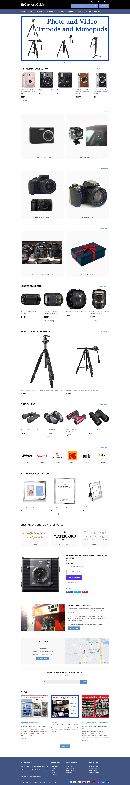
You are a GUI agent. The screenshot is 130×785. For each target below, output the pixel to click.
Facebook (54, 774)
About (80, 11)
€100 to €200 (70, 768)
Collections (50, 11)
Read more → (25, 738)
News (88, 11)
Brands (40, 11)
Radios (54, 722)
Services (70, 11)
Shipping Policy (93, 766)
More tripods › (105, 331)
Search (53, 768)
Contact (97, 11)
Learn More (74, 628)
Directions (43, 658)
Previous (25, 38)
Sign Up (83, 682)
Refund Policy (93, 768)
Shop (30, 11)
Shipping (69, 566)
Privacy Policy (93, 770)
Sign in (93, 1)
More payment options (74, 582)
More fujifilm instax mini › (101, 69)
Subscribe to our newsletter (65, 672)
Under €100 (69, 766)
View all (65, 746)
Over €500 (69, 772)
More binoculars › (104, 404)
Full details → (70, 588)
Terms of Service (94, 772)
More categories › (104, 111)
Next (105, 38)
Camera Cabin (33, 782)
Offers (61, 11)
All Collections (55, 766)
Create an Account (103, 1)
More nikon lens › (104, 286)
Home (23, 11)
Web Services (51, 782)
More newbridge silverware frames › (98, 473)
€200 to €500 (70, 770)
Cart (105, 6)
